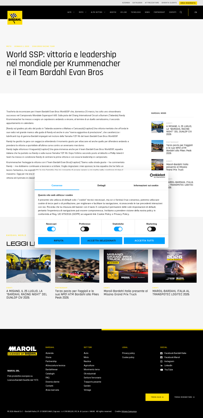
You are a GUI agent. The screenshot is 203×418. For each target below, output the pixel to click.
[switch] (85, 229)
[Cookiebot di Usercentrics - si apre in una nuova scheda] (152, 175)
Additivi (113, 12)
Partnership (159, 12)
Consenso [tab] (57, 185)
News (147, 12)
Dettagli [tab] (101, 185)
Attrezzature (152, 3)
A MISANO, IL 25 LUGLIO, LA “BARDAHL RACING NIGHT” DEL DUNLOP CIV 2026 (179, 130)
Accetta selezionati (101, 240)
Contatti (172, 12)
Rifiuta (59, 240)
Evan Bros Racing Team (43, 46)
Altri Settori (96, 12)
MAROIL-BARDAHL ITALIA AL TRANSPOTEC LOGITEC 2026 (179, 184)
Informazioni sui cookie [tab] (146, 185)
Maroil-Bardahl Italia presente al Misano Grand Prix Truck (177, 167)
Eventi (169, 123)
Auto (69, 12)
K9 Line (124, 12)
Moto (81, 12)
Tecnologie (136, 12)
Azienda (126, 3)
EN (196, 12)
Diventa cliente (169, 3)
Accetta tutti (144, 240)
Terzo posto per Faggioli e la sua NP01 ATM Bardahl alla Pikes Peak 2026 (179, 149)
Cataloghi (137, 3)
